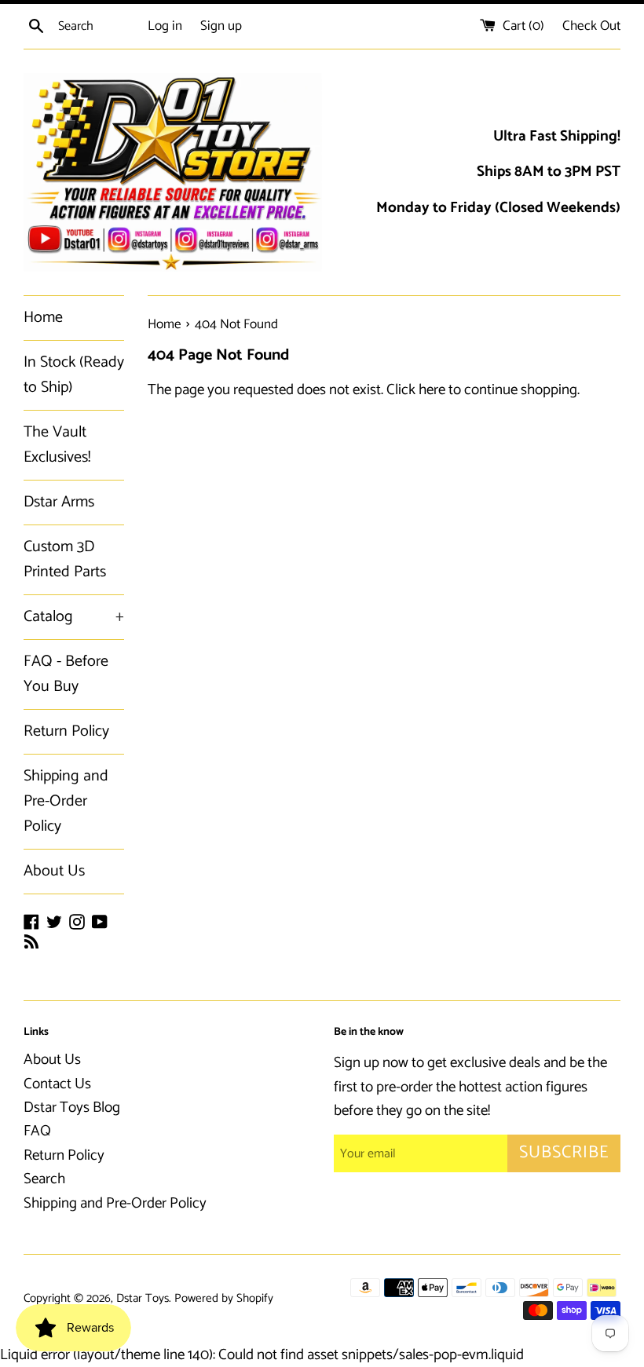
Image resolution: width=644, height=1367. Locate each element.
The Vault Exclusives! (57, 444)
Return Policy (66, 731)
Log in (165, 26)
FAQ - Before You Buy (66, 674)
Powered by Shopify (223, 1298)
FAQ (37, 1131)
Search (44, 1179)
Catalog (74, 617)
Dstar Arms (59, 502)
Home (43, 318)
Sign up (221, 26)
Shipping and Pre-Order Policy (66, 801)
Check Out (591, 26)
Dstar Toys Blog (72, 1107)
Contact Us (57, 1084)
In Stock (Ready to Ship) (74, 374)
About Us (54, 871)
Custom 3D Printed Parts (65, 559)
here (432, 390)
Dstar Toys (142, 1298)
